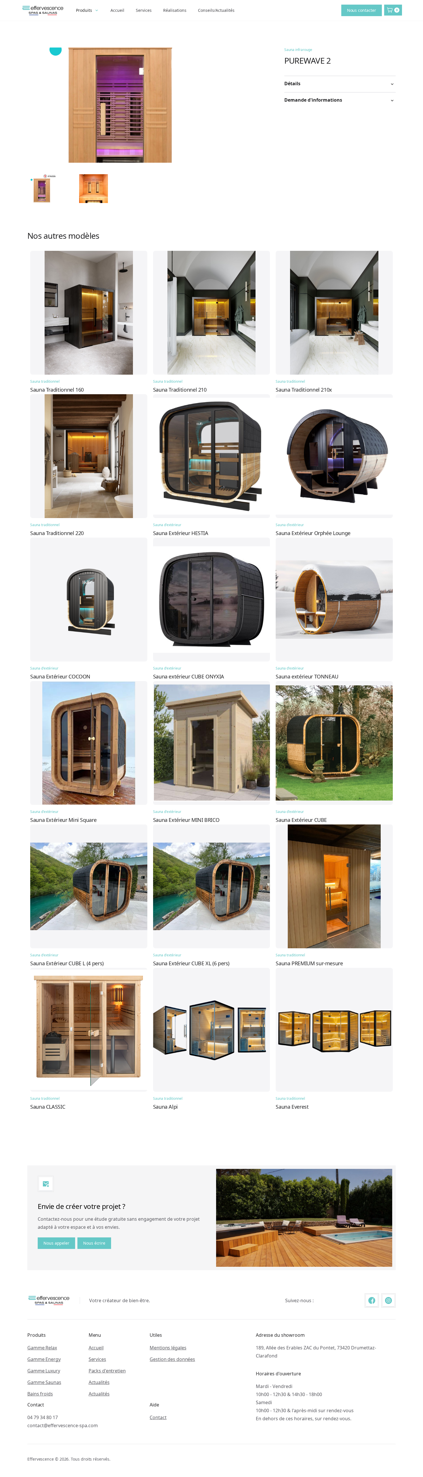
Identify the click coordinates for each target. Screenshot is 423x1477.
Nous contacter (361, 10)
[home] (42, 10)
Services (144, 10)
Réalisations (174, 10)
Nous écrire (94, 1243)
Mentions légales (168, 1348)
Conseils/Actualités (216, 10)
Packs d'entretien (107, 1371)
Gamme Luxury (43, 1371)
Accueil (117, 10)
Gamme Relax (42, 1348)
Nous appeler (56, 1243)
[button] (87, 10)
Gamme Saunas (44, 1382)
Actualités (99, 1382)
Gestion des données (172, 1359)
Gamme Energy (44, 1359)
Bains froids (40, 1394)
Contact (158, 1417)
